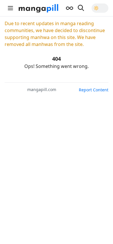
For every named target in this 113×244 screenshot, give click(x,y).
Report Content (93, 90)
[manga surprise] (69, 8)
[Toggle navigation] (10, 8)
